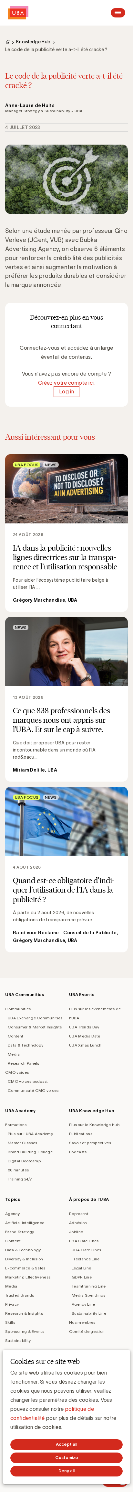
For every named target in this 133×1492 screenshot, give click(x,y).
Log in (66, 392)
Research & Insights (24, 1313)
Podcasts (78, 1152)
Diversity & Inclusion (24, 1259)
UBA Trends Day (84, 1027)
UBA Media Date (84, 1036)
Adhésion (78, 1223)
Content (15, 1036)
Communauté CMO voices (33, 1090)
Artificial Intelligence (24, 1223)
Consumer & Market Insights (35, 1027)
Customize (66, 1457)
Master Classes (22, 1143)
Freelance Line (85, 1259)
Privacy (12, 1304)
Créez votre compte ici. (66, 383)
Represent (78, 1214)
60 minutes (18, 1170)
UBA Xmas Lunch (85, 1045)
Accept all (66, 1444)
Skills (10, 1322)
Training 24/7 (20, 1179)
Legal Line (81, 1268)
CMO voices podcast (28, 1081)
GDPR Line (82, 1277)
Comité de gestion (87, 1331)
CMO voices (17, 1072)
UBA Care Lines (83, 1241)
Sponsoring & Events (24, 1331)
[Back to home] (18, 12)
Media (14, 1054)
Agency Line (83, 1304)
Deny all (66, 1470)
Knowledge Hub (33, 41)
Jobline (76, 1232)
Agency (12, 1214)
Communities (18, 1009)
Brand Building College (30, 1152)
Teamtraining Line (89, 1286)
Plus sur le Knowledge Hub (94, 1125)
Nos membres (82, 1322)
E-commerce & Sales (25, 1268)
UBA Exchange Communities (35, 1018)
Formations (15, 1125)
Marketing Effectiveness (27, 1277)
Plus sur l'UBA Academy (30, 1134)
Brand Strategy (19, 1232)
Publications (80, 1134)
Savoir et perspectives (90, 1143)
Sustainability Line (89, 1313)
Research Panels (23, 1063)
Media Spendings (89, 1295)
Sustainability (18, 1340)
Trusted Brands (19, 1295)
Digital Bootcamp (24, 1161)
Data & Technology (25, 1045)
